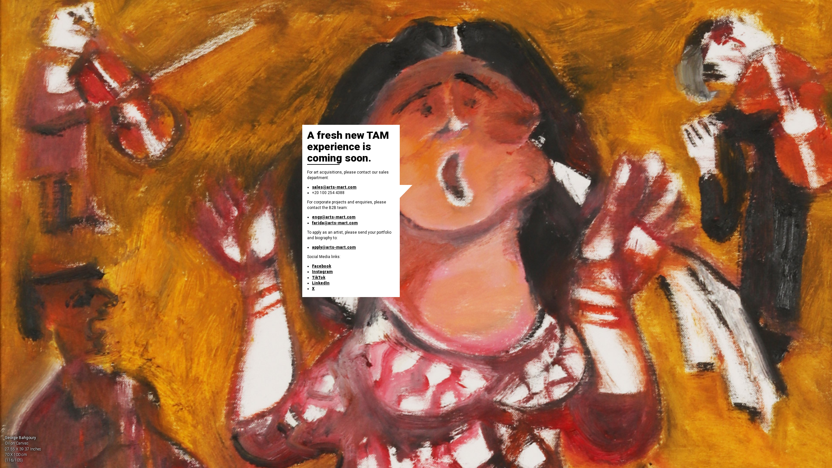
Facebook (321, 266)
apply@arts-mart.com (334, 247)
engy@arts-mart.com (334, 217)
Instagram (322, 271)
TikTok (318, 277)
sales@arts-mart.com (334, 187)
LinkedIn (321, 283)
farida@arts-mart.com (335, 223)
